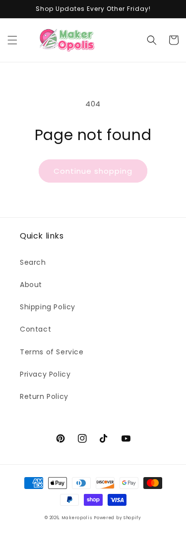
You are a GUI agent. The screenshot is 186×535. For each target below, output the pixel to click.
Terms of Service (52, 352)
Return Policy (44, 396)
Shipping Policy (47, 307)
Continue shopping (93, 171)
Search (33, 262)
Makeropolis (77, 518)
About (31, 285)
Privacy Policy (45, 374)
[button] (12, 40)
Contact (35, 329)
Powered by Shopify (117, 518)
